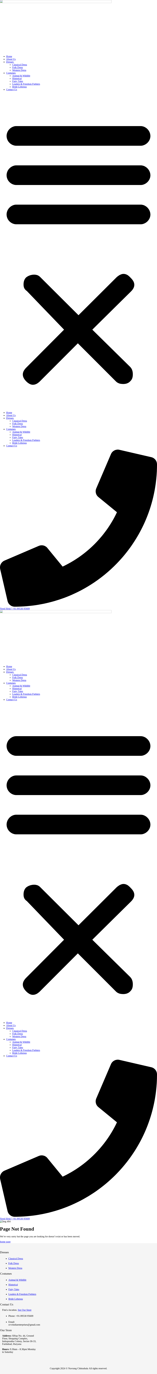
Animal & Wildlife (21, 75)
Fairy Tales (17, 81)
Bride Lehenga (19, 86)
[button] (78, 251)
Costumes (11, 73)
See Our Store (24, 1310)
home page (5, 1241)
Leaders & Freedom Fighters (26, 84)
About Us (11, 59)
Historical (17, 78)
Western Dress (19, 70)
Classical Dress (19, 64)
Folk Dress (17, 67)
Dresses (10, 62)
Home (9, 56)
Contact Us (11, 89)
